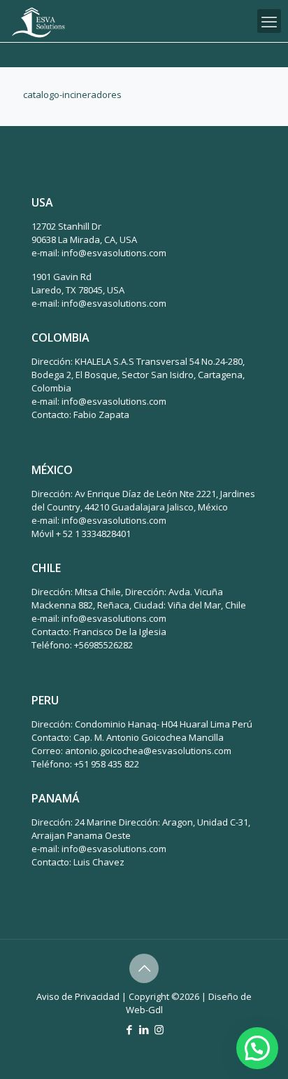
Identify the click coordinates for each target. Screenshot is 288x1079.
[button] (257, 1048)
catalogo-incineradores (72, 94)
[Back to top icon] (144, 968)
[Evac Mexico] (38, 21)
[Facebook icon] (129, 1029)
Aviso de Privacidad (78, 996)
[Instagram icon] (159, 1029)
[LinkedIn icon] (144, 1029)
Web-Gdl (144, 1009)
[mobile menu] (269, 21)
